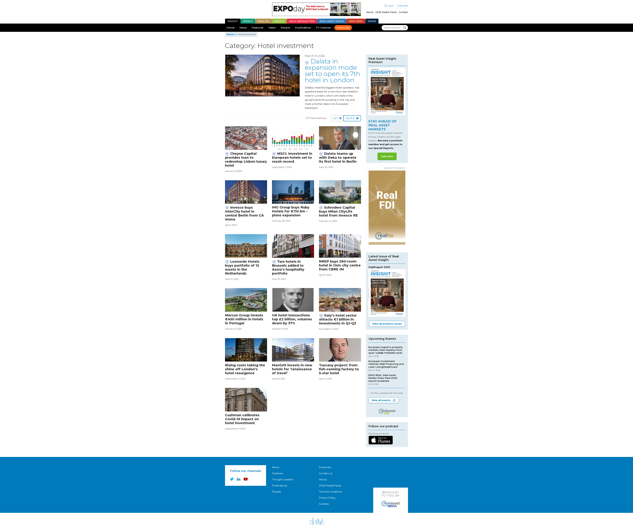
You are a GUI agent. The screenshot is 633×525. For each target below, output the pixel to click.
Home (230, 27)
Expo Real (356, 21)
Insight (232, 21)
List (335, 118)
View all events (381, 400)
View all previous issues (387, 323)
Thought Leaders (282, 479)
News (243, 27)
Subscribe (402, 6)
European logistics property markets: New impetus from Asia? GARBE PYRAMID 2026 (385, 351)
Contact (403, 12)
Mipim (372, 21)
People (285, 27)
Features (257, 27)
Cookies (324, 503)
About (369, 12)
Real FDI (263, 21)
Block (350, 118)
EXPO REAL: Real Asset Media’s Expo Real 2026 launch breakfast (382, 379)
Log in (390, 6)
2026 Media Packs (386, 12)
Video (272, 27)
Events (279, 21)
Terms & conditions (330, 491)
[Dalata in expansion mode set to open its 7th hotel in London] (262, 76)
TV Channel (323, 27)
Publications (303, 27)
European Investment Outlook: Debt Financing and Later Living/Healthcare (386, 365)
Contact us (325, 473)
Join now (387, 156)
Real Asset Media (332, 21)
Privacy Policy (327, 497)
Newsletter (302, 21)
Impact (248, 21)
